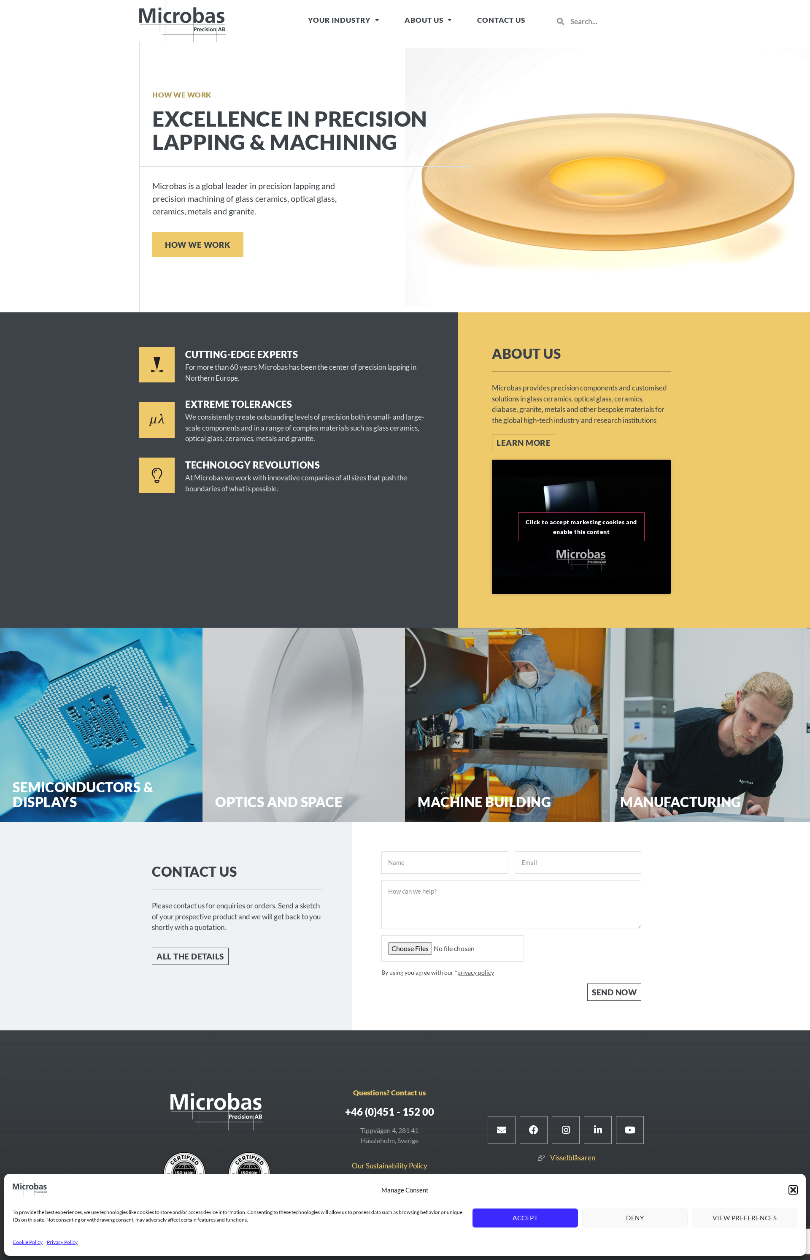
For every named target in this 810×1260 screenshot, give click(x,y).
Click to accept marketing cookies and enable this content (581, 526)
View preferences (745, 1218)
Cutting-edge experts (241, 354)
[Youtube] (630, 1130)
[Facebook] (534, 1130)
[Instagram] (566, 1130)
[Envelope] (502, 1130)
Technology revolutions (252, 465)
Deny (635, 1218)
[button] (793, 1190)
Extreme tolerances (238, 404)
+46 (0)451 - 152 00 (389, 1112)
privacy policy (475, 972)
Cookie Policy (28, 1242)
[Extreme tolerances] (157, 420)
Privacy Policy (62, 1242)
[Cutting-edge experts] (157, 364)
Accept (525, 1218)
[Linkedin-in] (598, 1130)
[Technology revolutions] (157, 475)
